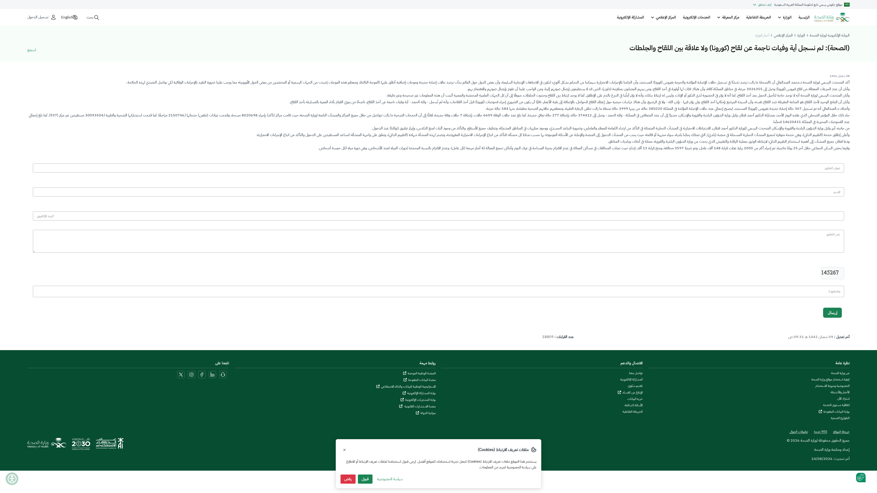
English (67, 17)
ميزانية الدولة (428, 413)
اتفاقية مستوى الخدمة (836, 405)
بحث (90, 17)
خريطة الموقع (841, 432)
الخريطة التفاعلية (758, 17)
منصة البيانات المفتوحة (422, 380)
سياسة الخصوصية (390, 479)
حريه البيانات (635, 399)
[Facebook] (202, 374)
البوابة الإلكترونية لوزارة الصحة (830, 35)
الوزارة (801, 35)
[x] (181, 374)
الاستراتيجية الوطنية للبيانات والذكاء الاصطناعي (408, 386)
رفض (348, 479)
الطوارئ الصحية (840, 418)
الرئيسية (804, 17)
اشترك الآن (843, 398)
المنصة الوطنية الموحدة (422, 373)
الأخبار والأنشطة (840, 392)
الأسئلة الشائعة (634, 405)
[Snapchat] (223, 374)
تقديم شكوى (635, 386)
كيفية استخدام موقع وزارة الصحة (830, 379)
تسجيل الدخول (37, 17)
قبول (365, 479)
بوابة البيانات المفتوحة (836, 411)
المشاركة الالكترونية (631, 379)
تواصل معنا (636, 373)
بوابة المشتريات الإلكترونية (420, 399)
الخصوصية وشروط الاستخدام (832, 386)
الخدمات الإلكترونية (696, 17)
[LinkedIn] (212, 374)
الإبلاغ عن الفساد (632, 392)
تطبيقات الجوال (799, 432)
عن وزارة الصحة (840, 373)
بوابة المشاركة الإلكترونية (421, 393)
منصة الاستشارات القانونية (420, 406)
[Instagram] (191, 374)
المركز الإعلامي (783, 35)
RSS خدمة (820, 432)
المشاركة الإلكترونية (630, 17)
